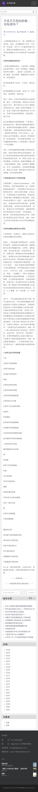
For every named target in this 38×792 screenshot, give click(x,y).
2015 (8, 681)
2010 (8, 693)
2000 (8, 704)
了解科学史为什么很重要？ (15, 634)
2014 (8, 684)
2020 (8, 667)
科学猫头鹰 (22, 32)
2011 (8, 690)
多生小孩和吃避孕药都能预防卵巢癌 (18, 606)
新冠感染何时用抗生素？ (14, 623)
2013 (8, 687)
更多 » (31, 598)
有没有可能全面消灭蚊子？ (15, 614)
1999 (8, 707)
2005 (8, 698)
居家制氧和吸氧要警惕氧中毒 (16, 626)
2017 (8, 675)
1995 (8, 710)
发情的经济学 (10, 629)
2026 (8, 650)
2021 (8, 664)
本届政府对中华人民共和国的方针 (18, 631)
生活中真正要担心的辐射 (14, 612)
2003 (8, 701)
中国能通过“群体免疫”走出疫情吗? (18, 620)
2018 (8, 673)
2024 (8, 656)
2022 (8, 661)
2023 (8, 658)
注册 (7, 722)
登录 (7, 725)
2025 (8, 653)
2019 (8, 670)
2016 (8, 678)
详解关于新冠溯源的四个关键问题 (18, 617)
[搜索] (33, 11)
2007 (8, 695)
